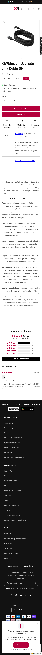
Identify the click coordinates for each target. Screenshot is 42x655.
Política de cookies (11, 553)
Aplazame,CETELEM (27, 161)
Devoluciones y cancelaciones (15, 539)
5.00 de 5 (26, 336)
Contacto (7, 534)
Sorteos (7, 510)
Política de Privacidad (12, 505)
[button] (2, 9)
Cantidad (4, 96)
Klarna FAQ (8, 452)
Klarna (17, 161)
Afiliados (7, 495)
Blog (6, 486)
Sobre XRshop (9, 471)
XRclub (6, 500)
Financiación (9, 433)
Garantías (8, 543)
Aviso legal (8, 548)
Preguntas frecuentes (12, 447)
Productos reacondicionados (14, 457)
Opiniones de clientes (12, 443)
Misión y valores (10, 476)
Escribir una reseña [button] (21, 359)
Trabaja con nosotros (12, 515)
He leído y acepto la (22, 588)
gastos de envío (8, 80)
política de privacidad (29, 588)
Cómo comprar (9, 423)
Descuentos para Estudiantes (15, 520)
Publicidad (8, 558)
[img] (7, 373)
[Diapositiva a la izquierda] (16, 58)
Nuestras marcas (10, 481)
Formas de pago (10, 428)
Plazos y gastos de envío (13, 438)
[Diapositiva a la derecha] (25, 58)
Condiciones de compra (12, 491)
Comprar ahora (21, 114)
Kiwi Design (19, 134)
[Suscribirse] (35, 583)
